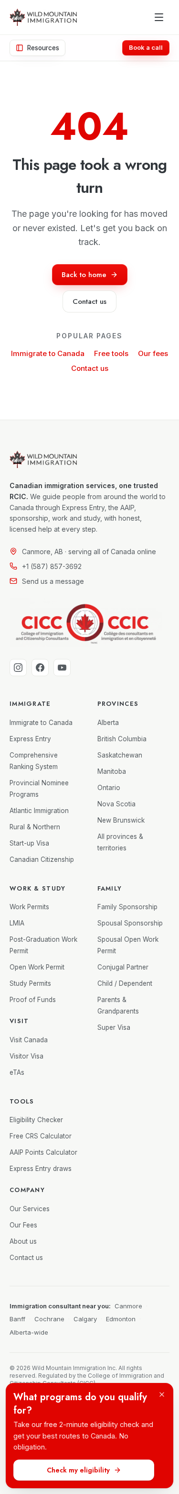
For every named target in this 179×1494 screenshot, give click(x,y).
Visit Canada (29, 1040)
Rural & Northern (35, 827)
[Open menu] (158, 17)
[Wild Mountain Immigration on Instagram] (18, 667)
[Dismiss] (161, 1394)
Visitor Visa (26, 1056)
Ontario (108, 788)
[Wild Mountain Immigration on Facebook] (40, 667)
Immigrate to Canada (47, 353)
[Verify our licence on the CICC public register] (86, 622)
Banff (17, 1319)
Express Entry (30, 739)
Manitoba (111, 771)
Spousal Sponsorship (130, 923)
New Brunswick (121, 820)
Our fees (153, 353)
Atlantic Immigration (39, 810)
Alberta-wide (29, 1332)
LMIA (17, 923)
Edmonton (121, 1319)
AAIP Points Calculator (43, 1152)
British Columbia (122, 739)
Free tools (111, 353)
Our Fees (23, 1225)
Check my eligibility (78, 1470)
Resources (43, 48)
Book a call (146, 47)
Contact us (89, 368)
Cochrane (49, 1319)
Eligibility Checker (36, 1120)
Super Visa (113, 1027)
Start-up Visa (29, 843)
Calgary (85, 1319)
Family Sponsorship (127, 907)
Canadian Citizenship (42, 859)
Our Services (30, 1209)
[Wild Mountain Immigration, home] (43, 17)
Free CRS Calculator (41, 1136)
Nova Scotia (116, 804)
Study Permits (30, 983)
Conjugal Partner (122, 967)
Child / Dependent (124, 983)
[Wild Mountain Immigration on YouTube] (62, 667)
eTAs (17, 1072)
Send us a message (53, 581)
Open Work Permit (37, 967)
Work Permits (29, 907)
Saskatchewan (119, 755)
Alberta (108, 722)
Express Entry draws (41, 1168)
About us (23, 1241)
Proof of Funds (33, 999)
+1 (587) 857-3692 (52, 566)
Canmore (128, 1306)
